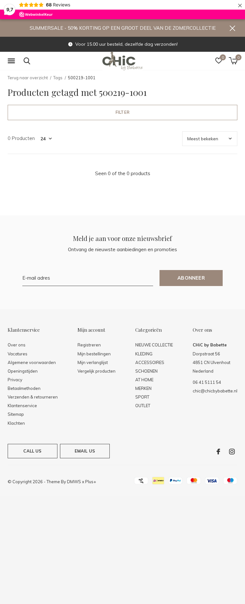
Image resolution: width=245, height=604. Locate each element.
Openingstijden (23, 371)
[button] (12, 61)
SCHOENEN (146, 371)
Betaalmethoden (24, 388)
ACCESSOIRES (149, 362)
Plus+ (90, 481)
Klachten (16, 423)
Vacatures (17, 353)
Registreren (89, 344)
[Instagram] (232, 452)
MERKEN (143, 388)
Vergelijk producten (96, 371)
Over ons (17, 344)
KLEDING (143, 353)
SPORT (142, 396)
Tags (58, 77)
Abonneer (191, 278)
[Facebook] (218, 452)
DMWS (74, 481)
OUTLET (142, 405)
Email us (85, 450)
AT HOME (144, 379)
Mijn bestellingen (94, 353)
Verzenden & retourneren (33, 396)
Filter (122, 112)
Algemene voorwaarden (32, 362)
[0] (233, 60)
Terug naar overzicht (28, 77)
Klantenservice (22, 405)
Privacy (15, 379)
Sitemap (16, 414)
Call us (32, 450)
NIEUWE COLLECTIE (154, 344)
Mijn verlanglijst (93, 362)
